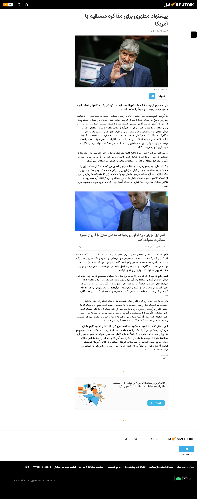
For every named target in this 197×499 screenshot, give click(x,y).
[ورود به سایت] (27, 5)
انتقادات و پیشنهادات (135, 467)
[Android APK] (183, 478)
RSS (26, 467)
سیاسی (144, 439)
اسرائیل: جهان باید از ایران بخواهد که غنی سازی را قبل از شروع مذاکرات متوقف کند (122, 238)
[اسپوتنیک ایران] (183, 8)
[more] (80, 247)
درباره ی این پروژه (185, 467)
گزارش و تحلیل (131, 439)
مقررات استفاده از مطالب (161, 467)
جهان (159, 439)
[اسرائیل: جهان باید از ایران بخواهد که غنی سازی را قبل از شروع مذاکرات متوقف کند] (121, 211)
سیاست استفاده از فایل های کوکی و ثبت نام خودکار (78, 467)
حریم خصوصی (114, 467)
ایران (164, 357)
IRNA (163, 90)
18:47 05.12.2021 (159, 32)
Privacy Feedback (41, 467)
